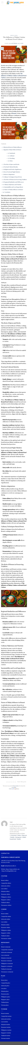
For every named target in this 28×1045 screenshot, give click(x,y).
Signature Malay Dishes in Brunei (12, 149)
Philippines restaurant (7, 963)
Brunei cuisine (14, 35)
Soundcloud (13, 839)
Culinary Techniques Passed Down (12, 177)
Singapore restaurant (6, 966)
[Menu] (2, 2)
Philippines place (5, 996)
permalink (14, 787)
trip (22, 43)
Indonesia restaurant (6, 952)
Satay (10, 161)
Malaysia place (5, 991)
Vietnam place (5, 1005)
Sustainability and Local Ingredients (13, 187)
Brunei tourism (5, 1013)
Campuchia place (5, 983)
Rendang (11, 158)
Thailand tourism (5, 1035)
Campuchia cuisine (6, 916)
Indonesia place (5, 985)
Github (24, 837)
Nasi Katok (11, 153)
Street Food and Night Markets (11, 172)
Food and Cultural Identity (10, 167)
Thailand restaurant (6, 969)
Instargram (18, 837)
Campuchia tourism (6, 1016)
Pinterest (24, 835)
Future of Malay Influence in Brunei (13, 189)
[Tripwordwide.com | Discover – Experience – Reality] (15, 2)
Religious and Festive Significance (12, 169)
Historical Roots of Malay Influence (12, 147)
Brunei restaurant (5, 947)
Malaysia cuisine (5, 924)
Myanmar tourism (5, 1027)
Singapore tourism (6, 1033)
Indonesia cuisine (5, 919)
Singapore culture (6, 899)
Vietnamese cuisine (6, 938)
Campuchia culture (6, 883)
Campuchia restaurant (7, 949)
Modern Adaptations (9, 174)
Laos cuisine (4, 922)
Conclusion (6, 192)
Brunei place (4, 980)
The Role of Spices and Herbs (11, 164)
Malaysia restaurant (6, 958)
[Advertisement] (14, 19)
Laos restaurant (5, 955)
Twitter (19, 835)
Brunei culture (5, 880)
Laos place (4, 988)
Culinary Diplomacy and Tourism (12, 184)
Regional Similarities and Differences (13, 182)
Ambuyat (11, 155)
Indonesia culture (5, 886)
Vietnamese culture (6, 905)
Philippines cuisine (6, 930)
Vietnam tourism (5, 1038)
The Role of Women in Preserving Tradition (15, 179)
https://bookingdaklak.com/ (9, 871)
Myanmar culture (5, 894)
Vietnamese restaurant (7, 972)
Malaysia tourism (5, 1024)
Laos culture (4, 888)
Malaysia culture (5, 891)
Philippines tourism (6, 1030)
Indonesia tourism (6, 1019)
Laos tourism (4, 1021)
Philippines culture (6, 897)
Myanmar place (5, 994)
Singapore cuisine (5, 933)
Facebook (13, 835)
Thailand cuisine (5, 935)
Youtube (12, 837)
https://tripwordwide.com (12, 869)
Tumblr (19, 839)
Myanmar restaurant (6, 960)
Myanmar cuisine (5, 927)
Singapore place (5, 999)
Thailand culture (5, 902)
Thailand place (5, 1002)
